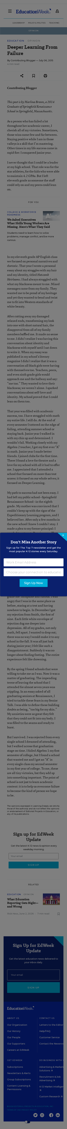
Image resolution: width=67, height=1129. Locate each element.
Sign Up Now (33, 583)
